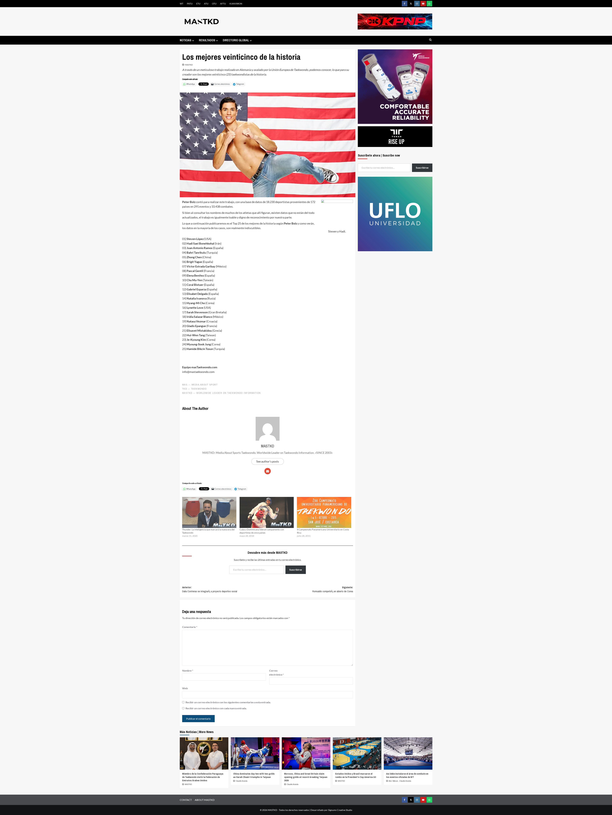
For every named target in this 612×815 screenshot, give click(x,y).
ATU (206, 3)
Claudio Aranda (241, 781)
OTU (214, 3)
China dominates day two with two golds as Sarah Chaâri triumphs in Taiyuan (254, 775)
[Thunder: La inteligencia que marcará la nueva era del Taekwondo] (209, 512)
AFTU (223, 3)
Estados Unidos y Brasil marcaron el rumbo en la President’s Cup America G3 (355, 775)
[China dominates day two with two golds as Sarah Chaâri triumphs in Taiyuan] (255, 753)
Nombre (187, 670)
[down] (193, 40)
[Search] (430, 40)
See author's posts (267, 461)
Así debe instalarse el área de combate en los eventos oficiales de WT (407, 775)
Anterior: (209, 589)
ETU (198, 3)
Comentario (189, 626)
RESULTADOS (207, 40)
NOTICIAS (185, 40)
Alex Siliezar (393, 781)
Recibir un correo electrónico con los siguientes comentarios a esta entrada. (228, 702)
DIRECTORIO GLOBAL (236, 40)
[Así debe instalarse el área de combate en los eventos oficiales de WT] (408, 753)
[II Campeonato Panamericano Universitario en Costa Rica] (324, 512)
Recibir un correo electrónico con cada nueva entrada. (216, 708)
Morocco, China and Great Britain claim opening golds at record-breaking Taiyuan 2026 (305, 777)
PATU (190, 3)
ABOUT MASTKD (205, 799)
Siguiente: (332, 589)
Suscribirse (295, 569)
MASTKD (189, 65)
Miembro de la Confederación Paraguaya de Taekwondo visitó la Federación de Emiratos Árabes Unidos (202, 777)
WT (181, 3)
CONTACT (186, 799)
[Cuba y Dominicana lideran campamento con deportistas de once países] (267, 512)
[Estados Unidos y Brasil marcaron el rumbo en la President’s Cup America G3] (357, 753)
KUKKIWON (235, 3)
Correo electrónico (276, 672)
